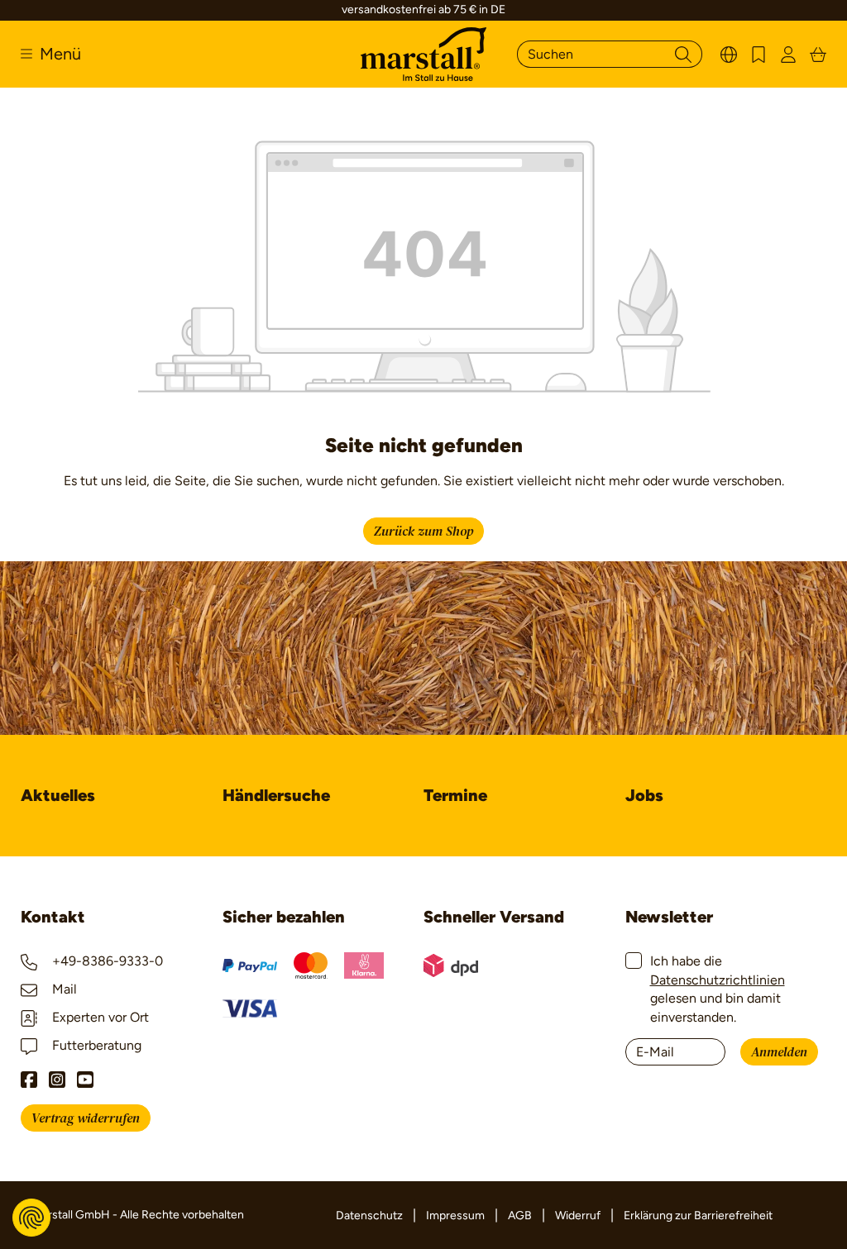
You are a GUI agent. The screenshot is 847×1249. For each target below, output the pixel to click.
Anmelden (779, 1052)
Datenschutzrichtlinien (717, 980)
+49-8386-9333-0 (106, 961)
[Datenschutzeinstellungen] (31, 1218)
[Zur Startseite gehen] (423, 54)
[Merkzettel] (758, 54)
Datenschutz (369, 1215)
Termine (455, 795)
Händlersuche (276, 795)
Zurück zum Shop (423, 531)
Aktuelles (58, 795)
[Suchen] (683, 54)
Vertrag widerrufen (85, 1118)
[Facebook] (29, 1079)
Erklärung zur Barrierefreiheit (698, 1215)
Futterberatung (95, 1045)
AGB (520, 1215)
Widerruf (578, 1215)
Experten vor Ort (99, 1017)
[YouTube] (85, 1079)
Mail (63, 989)
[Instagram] (57, 1079)
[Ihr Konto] (788, 54)
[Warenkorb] (818, 54)
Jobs (644, 795)
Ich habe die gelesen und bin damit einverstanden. (717, 988)
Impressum (455, 1215)
